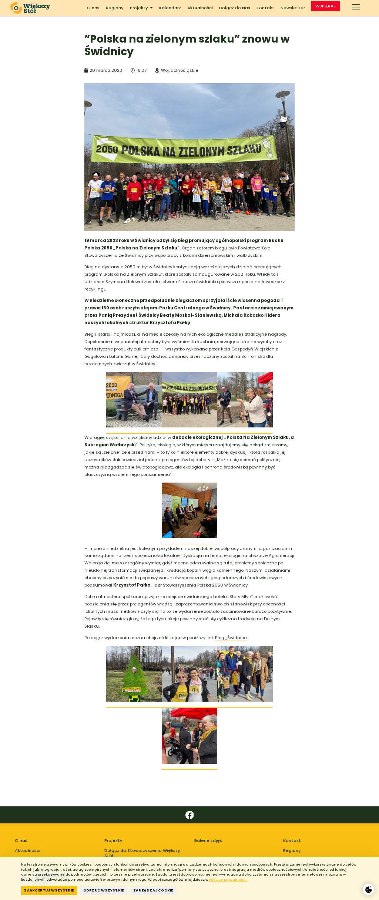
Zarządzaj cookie (153, 890)
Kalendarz (170, 8)
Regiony (115, 8)
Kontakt (265, 8)
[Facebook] (189, 815)
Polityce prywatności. (228, 879)
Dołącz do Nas (234, 8)
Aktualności (200, 8)
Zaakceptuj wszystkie (49, 890)
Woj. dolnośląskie (179, 70)
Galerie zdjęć (208, 840)
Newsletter (293, 8)
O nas (93, 8)
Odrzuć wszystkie (103, 890)
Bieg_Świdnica (231, 638)
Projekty (139, 8)
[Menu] (356, 8)
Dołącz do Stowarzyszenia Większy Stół (142, 853)
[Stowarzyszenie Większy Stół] (32, 8)
